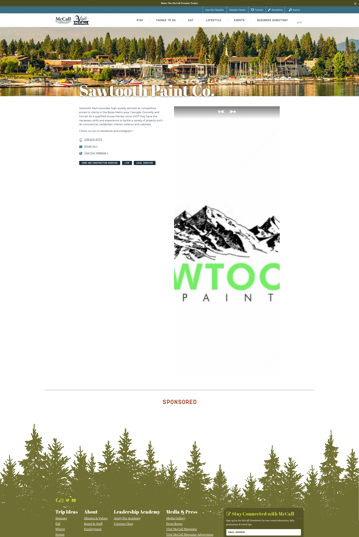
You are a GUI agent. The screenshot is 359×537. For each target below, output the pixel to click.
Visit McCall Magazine (181, 529)
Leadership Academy (137, 511)
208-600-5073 (93, 139)
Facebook (106, 131)
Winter (60, 529)
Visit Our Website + (96, 153)
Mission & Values (96, 518)
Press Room (174, 523)
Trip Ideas (66, 511)
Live (127, 163)
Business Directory (272, 20)
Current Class (123, 523)
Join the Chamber (214, 10)
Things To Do (166, 20)
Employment (93, 529)
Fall (57, 523)
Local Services (144, 163)
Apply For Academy (127, 518)
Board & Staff (93, 523)
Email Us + (91, 146)
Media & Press (181, 511)
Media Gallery (175, 518)
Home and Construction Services (100, 163)
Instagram (125, 131)
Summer (61, 518)
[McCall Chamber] (63, 19)
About (91, 511)
